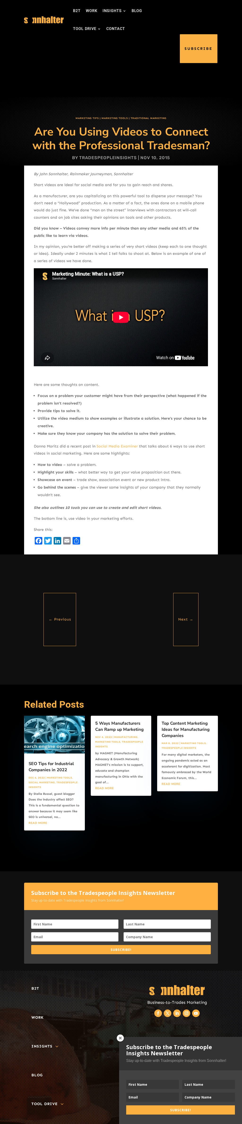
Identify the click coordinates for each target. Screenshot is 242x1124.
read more (38, 823)
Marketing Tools (115, 118)
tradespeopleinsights (108, 157)
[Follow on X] (167, 1013)
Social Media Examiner (117, 446)
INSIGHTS (112, 11)
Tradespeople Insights (179, 748)
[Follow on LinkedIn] (177, 1013)
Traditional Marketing (148, 118)
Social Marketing (42, 782)
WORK (91, 11)
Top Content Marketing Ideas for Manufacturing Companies (186, 729)
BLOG (137, 11)
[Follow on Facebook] (158, 1013)
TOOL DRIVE (84, 28)
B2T (77, 11)
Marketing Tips (87, 118)
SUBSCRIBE (198, 48)
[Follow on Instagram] (186, 1013)
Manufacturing (126, 737)
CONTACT (115, 28)
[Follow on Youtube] (196, 1013)
